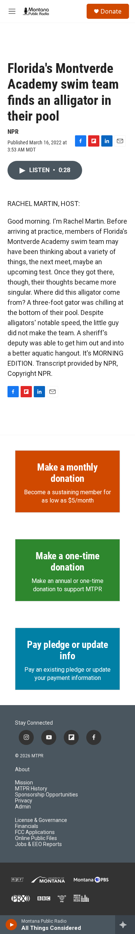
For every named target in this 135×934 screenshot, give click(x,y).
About (22, 769)
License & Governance (41, 820)
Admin (23, 807)
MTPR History (31, 789)
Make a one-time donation (67, 561)
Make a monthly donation (67, 473)
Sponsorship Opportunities (46, 795)
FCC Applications (35, 832)
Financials (26, 826)
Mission (24, 783)
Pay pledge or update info (67, 650)
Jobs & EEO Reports (38, 844)
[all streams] (125, 924)
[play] (11, 924)
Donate (111, 11)
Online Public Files (36, 838)
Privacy (23, 801)
